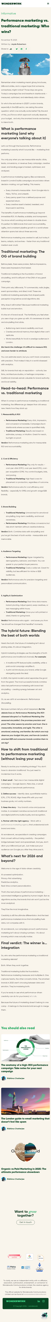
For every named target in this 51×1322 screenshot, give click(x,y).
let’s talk (33, 996)
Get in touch (25, 1222)
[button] (48, 3)
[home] (11, 3)
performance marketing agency (15, 825)
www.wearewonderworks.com (35, 1294)
